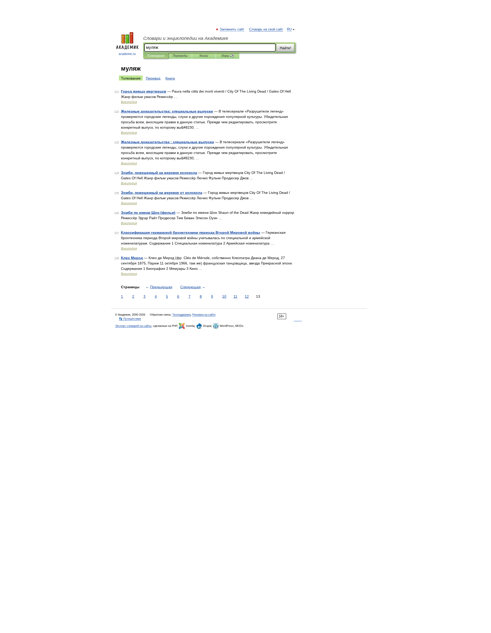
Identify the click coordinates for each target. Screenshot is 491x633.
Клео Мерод (132, 258)
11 (235, 296)
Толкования (155, 56)
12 (247, 296)
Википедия (129, 102)
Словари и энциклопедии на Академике (185, 38)
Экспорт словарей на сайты (133, 325)
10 (224, 296)
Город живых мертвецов (143, 91)
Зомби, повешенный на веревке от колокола (161, 193)
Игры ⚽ (227, 56)
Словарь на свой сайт (266, 29)
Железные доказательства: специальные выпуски (167, 111)
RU (289, 29)
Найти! (285, 48)
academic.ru (127, 54)
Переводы (180, 56)
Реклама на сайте (204, 314)
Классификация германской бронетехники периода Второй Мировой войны (190, 232)
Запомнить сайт (232, 29)
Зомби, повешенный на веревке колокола (159, 173)
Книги (203, 56)
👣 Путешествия (130, 318)
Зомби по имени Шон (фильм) (148, 212)
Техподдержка (181, 314)
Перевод (153, 78)
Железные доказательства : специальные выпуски (167, 142)
